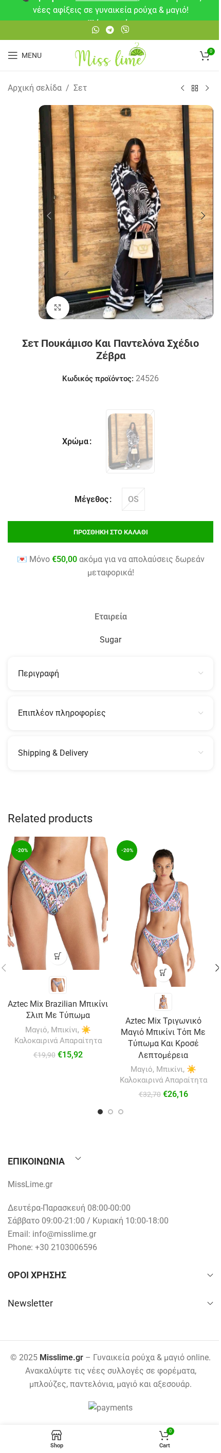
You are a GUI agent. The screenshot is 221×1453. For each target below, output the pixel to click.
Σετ (80, 88)
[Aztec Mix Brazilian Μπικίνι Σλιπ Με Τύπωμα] (58, 903)
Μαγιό (36, 1029)
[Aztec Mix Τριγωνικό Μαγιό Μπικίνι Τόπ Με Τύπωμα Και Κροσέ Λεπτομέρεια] (163, 912)
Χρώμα (75, 441)
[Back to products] (195, 88)
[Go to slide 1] (100, 1111)
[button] (49, 215)
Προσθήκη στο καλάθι (110, 532)
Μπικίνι (64, 1029)
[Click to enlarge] (57, 307)
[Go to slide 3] (120, 1111)
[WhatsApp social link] (95, 30)
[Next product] (207, 88)
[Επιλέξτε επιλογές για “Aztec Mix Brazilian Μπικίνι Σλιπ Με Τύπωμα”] (58, 956)
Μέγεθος (91, 499)
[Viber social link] (125, 30)
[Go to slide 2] (110, 1111)
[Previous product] (182, 88)
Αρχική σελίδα (35, 88)
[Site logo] (110, 54)
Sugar (110, 640)
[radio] (130, 441)
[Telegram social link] (109, 30)
